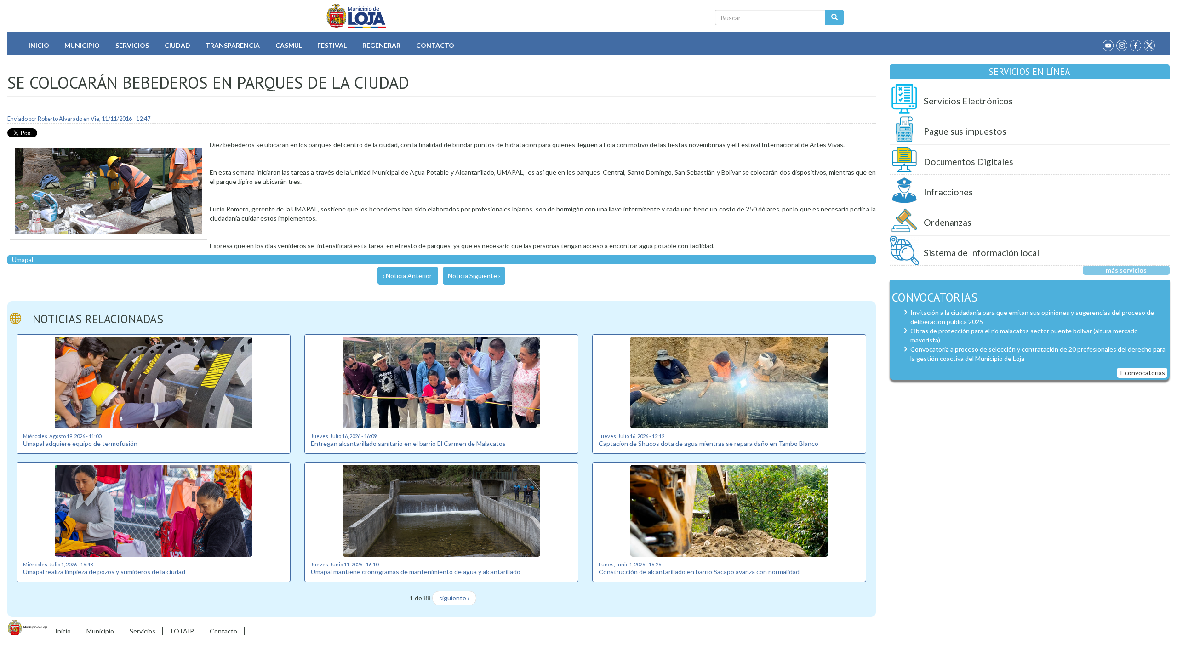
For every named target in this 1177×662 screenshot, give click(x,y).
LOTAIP (182, 631)
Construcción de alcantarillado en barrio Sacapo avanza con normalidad (699, 572)
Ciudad (177, 45)
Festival (332, 45)
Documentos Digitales (968, 161)
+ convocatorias (1142, 373)
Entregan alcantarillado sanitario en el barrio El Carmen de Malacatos (408, 443)
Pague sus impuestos (965, 131)
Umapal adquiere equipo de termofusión (80, 443)
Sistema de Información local (981, 252)
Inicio (39, 45)
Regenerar (381, 45)
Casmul (288, 45)
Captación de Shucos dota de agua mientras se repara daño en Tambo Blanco (708, 443)
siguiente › (454, 598)
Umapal (22, 259)
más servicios (1126, 270)
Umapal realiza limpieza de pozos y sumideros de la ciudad (104, 572)
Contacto (435, 45)
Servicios (132, 45)
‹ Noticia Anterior (407, 276)
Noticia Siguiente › (474, 276)
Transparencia (233, 45)
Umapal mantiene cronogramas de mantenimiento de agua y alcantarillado (415, 572)
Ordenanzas (947, 222)
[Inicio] (356, 16)
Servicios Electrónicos (968, 101)
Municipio (82, 45)
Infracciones (948, 192)
